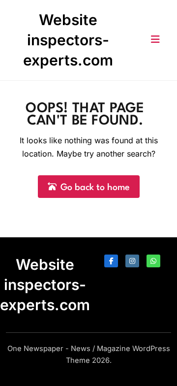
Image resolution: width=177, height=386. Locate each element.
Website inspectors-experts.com (68, 40)
